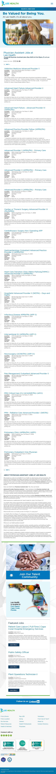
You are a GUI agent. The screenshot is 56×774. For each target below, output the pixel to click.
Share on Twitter (16, 61)
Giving (21, 719)
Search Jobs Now (28, 9)
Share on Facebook (14, 61)
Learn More (14, 645)
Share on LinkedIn (18, 61)
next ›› (8, 64)
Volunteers (41, 716)
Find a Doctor (5, 716)
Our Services (4, 721)
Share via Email (19, 61)
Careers (21, 721)
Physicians (22, 726)
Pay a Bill (22, 716)
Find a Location (5, 719)
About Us (40, 721)
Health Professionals (25, 724)
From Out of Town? (43, 719)
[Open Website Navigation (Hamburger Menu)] (52, 3)
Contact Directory (43, 724)
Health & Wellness (6, 726)
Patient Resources (6, 724)
